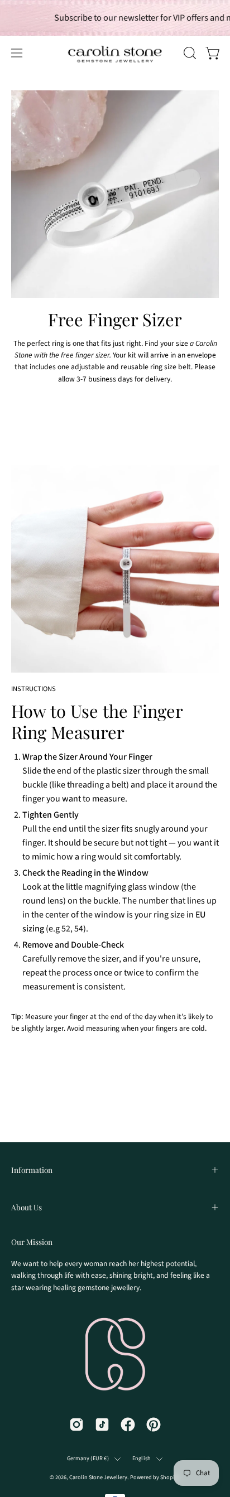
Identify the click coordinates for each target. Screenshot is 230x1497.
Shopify (169, 1477)
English (141, 1458)
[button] (189, 53)
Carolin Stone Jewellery (98, 1477)
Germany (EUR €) (88, 1458)
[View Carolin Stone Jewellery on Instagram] (76, 1424)
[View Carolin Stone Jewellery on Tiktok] (102, 1424)
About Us (26, 1207)
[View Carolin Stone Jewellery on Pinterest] (153, 1424)
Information (31, 1170)
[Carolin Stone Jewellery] (78, 53)
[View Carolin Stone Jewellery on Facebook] (127, 1424)
